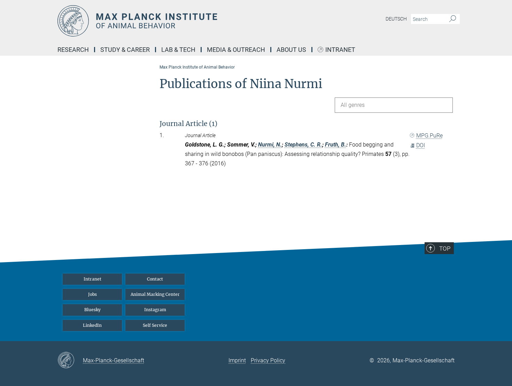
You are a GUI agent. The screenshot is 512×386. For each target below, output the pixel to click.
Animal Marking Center (155, 294)
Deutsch (396, 19)
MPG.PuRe (429, 135)
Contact (155, 279)
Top (444, 248)
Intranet (340, 50)
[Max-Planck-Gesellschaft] (70, 360)
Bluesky (92, 309)
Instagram (155, 309)
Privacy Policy (268, 360)
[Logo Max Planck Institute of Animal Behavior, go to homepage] (188, 21)
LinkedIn (92, 325)
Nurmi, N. (270, 144)
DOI (420, 145)
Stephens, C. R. (303, 144)
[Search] (452, 19)
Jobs (92, 294)
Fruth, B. (335, 144)
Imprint (237, 360)
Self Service (155, 325)
